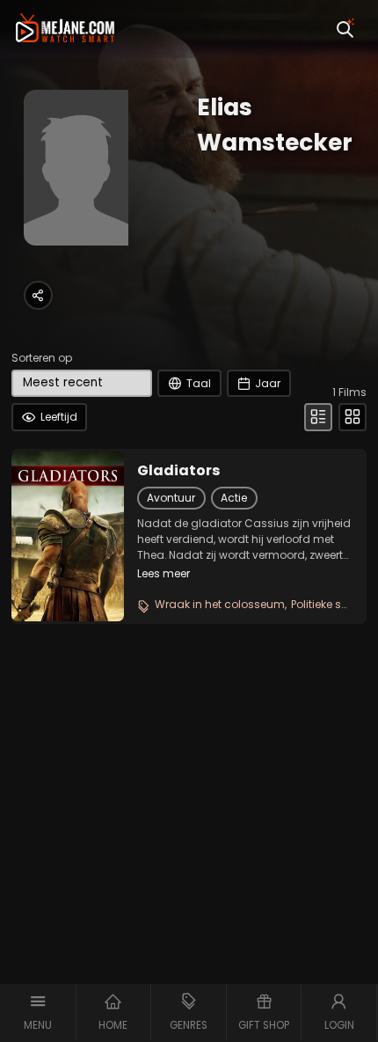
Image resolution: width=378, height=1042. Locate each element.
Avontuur (171, 497)
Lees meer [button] (163, 573)
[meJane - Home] (65, 29)
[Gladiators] (67, 535)
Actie (234, 497)
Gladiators (178, 471)
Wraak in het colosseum (220, 604)
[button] (38, 1013)
